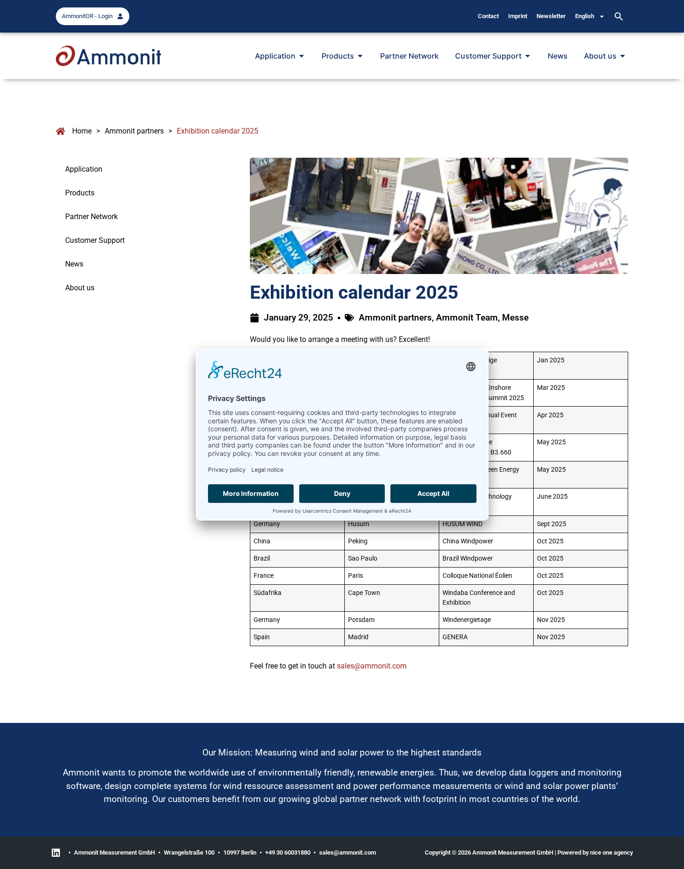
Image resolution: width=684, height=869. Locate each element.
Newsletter (551, 16)
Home (82, 131)
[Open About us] (622, 55)
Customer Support (95, 240)
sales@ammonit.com (372, 666)
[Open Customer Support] (527, 55)
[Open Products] (360, 55)
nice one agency (611, 852)
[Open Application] (301, 55)
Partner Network (91, 216)
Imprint (517, 16)
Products (79, 192)
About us (79, 287)
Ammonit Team (467, 317)
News (74, 264)
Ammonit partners (134, 131)
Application (83, 169)
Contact (488, 16)
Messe (515, 317)
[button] (619, 16)
